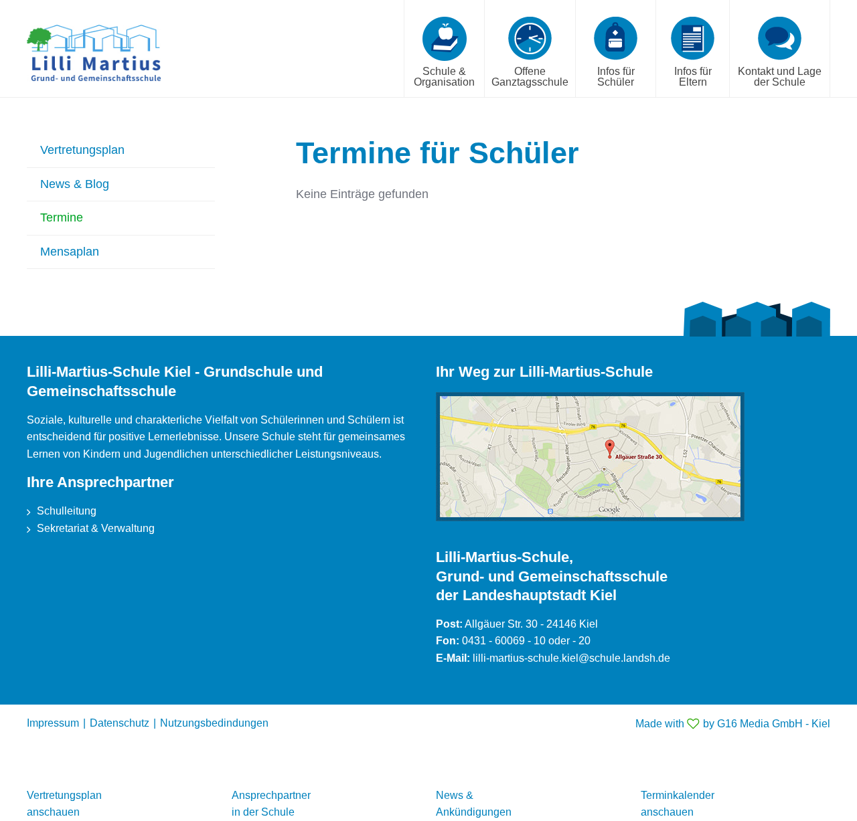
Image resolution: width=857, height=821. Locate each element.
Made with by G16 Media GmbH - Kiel (732, 723)
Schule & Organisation (444, 77)
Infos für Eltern (693, 77)
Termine (61, 217)
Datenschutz (119, 723)
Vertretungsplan (82, 150)
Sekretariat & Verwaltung (96, 528)
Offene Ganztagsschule (529, 77)
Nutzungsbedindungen (214, 723)
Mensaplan (69, 251)
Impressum (53, 723)
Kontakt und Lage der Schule (780, 77)
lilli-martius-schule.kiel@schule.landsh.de (571, 658)
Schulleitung (66, 511)
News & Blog (74, 184)
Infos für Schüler (616, 77)
